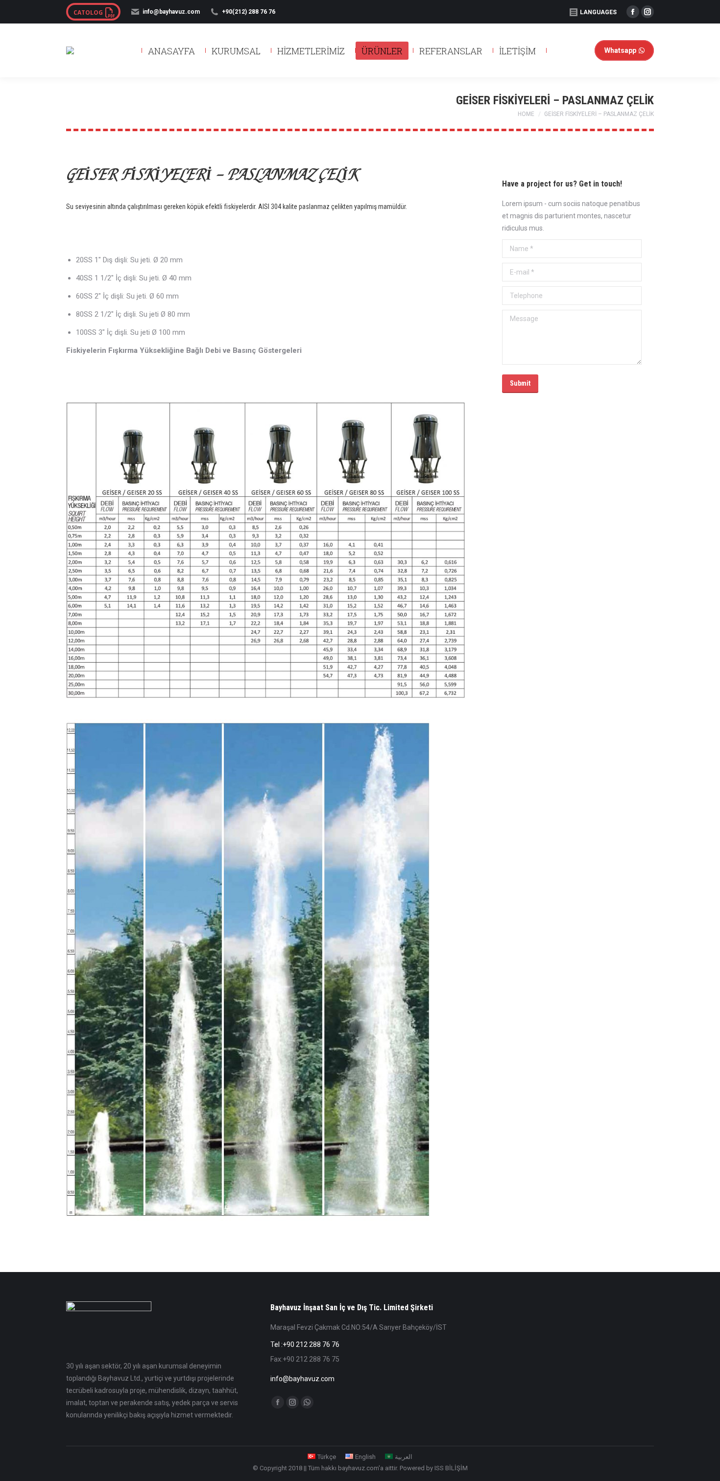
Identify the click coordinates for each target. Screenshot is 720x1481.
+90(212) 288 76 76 (248, 11)
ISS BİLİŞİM (451, 1468)
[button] (603, 14)
